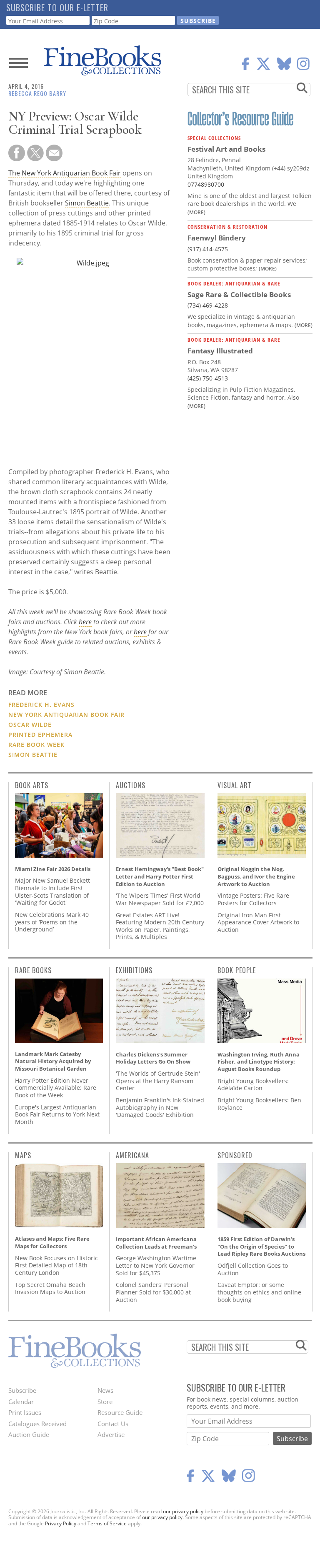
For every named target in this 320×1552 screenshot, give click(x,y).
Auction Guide (28, 1434)
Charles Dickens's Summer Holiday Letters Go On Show (153, 1058)
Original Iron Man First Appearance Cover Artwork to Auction (258, 922)
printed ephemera (40, 734)
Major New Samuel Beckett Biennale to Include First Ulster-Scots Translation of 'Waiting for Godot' (52, 891)
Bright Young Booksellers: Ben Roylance (259, 1103)
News (105, 1390)
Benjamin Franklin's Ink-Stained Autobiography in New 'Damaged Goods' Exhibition (160, 1107)
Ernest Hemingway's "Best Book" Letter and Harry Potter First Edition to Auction (160, 876)
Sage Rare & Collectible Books (239, 294)
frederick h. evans (41, 704)
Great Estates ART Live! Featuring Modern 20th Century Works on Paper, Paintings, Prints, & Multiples (160, 926)
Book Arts (31, 785)
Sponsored (235, 1155)
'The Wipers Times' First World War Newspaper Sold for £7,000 (160, 899)
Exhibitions (134, 970)
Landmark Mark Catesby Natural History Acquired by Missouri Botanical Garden (53, 1061)
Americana (132, 1155)
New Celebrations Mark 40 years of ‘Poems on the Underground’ (52, 922)
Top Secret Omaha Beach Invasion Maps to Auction (50, 1288)
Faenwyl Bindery (217, 238)
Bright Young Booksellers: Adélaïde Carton (253, 1084)
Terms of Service (107, 1523)
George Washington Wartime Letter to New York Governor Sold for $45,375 (156, 1265)
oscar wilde (30, 724)
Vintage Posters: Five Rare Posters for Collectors (253, 899)
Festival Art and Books (226, 149)
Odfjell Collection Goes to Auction (253, 1269)
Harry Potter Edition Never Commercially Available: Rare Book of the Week (55, 1087)
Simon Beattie (87, 203)
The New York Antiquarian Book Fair (64, 173)
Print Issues (24, 1412)
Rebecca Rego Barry (37, 93)
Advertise (111, 1434)
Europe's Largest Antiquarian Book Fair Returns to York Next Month (57, 1114)
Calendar (21, 1401)
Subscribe (22, 1390)
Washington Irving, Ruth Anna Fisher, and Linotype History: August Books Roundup (259, 1062)
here (85, 621)
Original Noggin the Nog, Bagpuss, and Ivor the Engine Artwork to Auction (256, 876)
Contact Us (113, 1423)
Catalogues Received (37, 1423)
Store (105, 1401)
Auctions (130, 785)
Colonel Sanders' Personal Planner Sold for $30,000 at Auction (153, 1292)
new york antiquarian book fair (66, 714)
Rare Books (33, 970)
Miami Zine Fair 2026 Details (52, 869)
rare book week (36, 744)
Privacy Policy (60, 1523)
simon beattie (33, 754)
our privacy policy (183, 1511)
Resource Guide (120, 1412)
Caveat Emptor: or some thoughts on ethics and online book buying (259, 1292)
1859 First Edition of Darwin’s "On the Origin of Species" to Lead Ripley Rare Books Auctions (261, 1246)
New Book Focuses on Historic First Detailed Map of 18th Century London (56, 1265)
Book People (237, 970)
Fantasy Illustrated (220, 350)
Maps (23, 1155)
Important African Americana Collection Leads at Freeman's (156, 1242)
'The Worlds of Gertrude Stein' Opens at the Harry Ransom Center (158, 1080)
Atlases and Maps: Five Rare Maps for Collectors (52, 1242)
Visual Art (235, 785)
